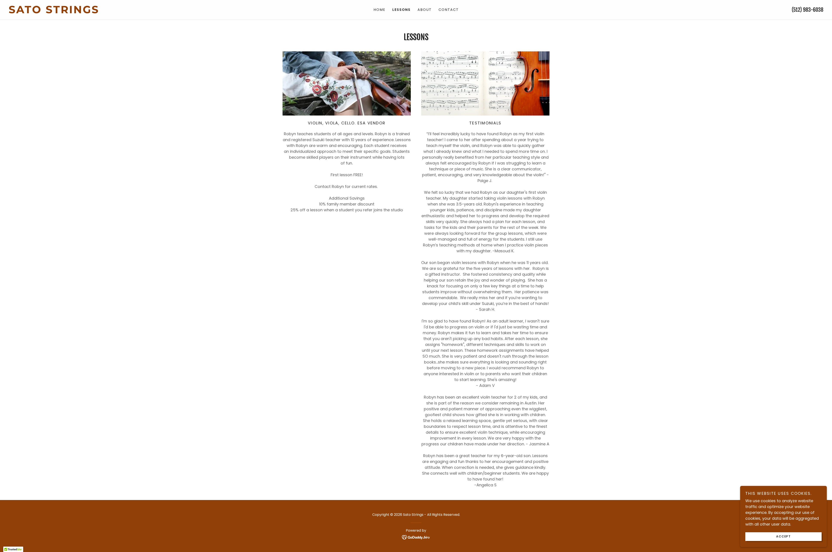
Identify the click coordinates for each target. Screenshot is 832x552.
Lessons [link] (401, 9)
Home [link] (379, 9)
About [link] (425, 9)
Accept (783, 536)
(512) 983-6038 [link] (807, 10)
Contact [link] (449, 9)
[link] (110, 12)
